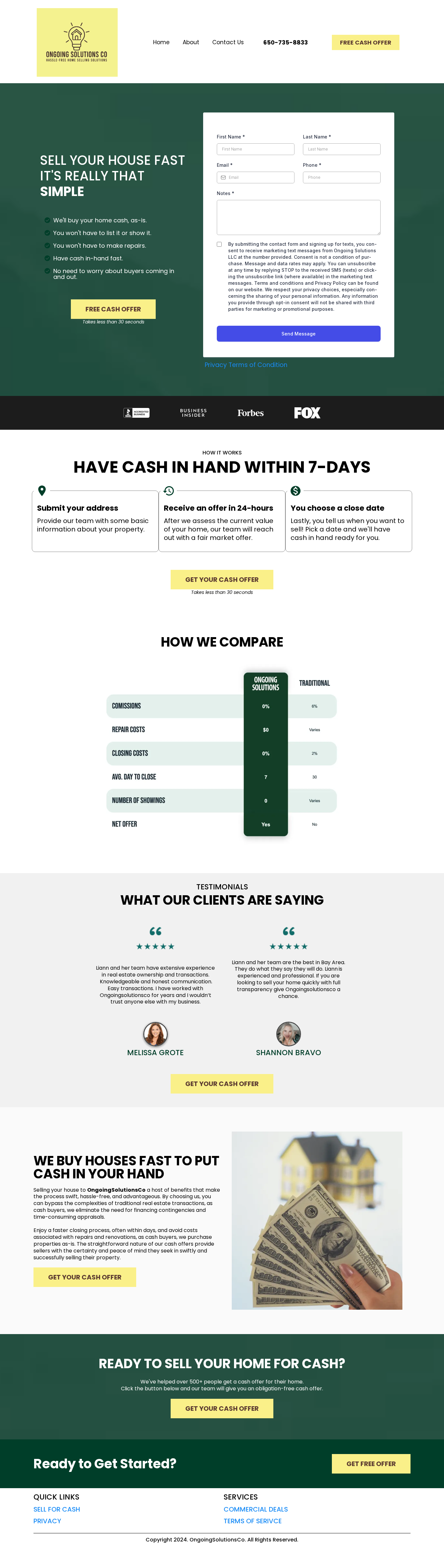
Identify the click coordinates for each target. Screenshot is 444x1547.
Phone (312, 165)
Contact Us (228, 42)
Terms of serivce (253, 1521)
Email (225, 165)
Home (161, 42)
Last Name (317, 136)
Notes (225, 193)
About (191, 42)
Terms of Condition (258, 365)
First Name (231, 136)
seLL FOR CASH (56, 1509)
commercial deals (256, 1509)
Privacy (216, 365)
